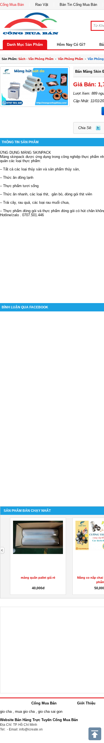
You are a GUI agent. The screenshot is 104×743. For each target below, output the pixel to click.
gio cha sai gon (50, 711)
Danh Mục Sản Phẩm (25, 44)
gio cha (6, 711)
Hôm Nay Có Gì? (71, 44)
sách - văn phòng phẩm (36, 59)
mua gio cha (25, 711)
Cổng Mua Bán (12, 4)
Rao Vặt (41, 4)
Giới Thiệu (86, 703)
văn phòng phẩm (70, 59)
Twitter (98, 128)
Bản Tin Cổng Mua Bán (78, 4)
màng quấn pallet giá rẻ (38, 577)
